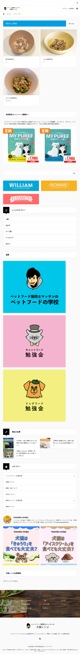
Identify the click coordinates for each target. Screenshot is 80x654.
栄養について (10, 482)
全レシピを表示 (26, 600)
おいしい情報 (25, 604)
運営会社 (24, 612)
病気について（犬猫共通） (14, 500)
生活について (10, 494)
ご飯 (7, 219)
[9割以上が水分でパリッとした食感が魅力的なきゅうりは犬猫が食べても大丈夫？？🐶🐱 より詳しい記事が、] (21, 544)
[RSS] (40, 639)
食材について (10, 506)
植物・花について (11, 488)
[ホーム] (3, 14)
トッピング (9, 237)
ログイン (65, 8)
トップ (5, 600)
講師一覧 (6, 608)
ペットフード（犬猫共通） (14, 476)
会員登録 (71, 8)
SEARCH (77, 2)
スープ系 (9, 231)
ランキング (6, 604)
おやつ (8, 244)
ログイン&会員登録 (9, 612)
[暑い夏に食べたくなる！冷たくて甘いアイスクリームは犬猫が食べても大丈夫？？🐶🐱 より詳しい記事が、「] (59, 544)
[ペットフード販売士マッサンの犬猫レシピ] (11, 8)
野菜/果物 (8, 101)
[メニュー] (77, 8)
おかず (8, 225)
